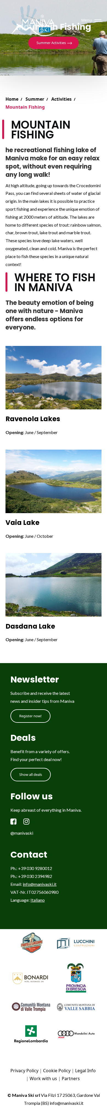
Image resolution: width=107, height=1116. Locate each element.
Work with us (43, 1078)
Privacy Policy (24, 1071)
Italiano (37, 900)
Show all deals (30, 774)
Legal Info (85, 1071)
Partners (71, 1078)
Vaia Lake (22, 522)
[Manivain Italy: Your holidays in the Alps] (34, 20)
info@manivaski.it (40, 884)
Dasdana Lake (30, 626)
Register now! (30, 715)
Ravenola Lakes (32, 419)
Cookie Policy (57, 1071)
